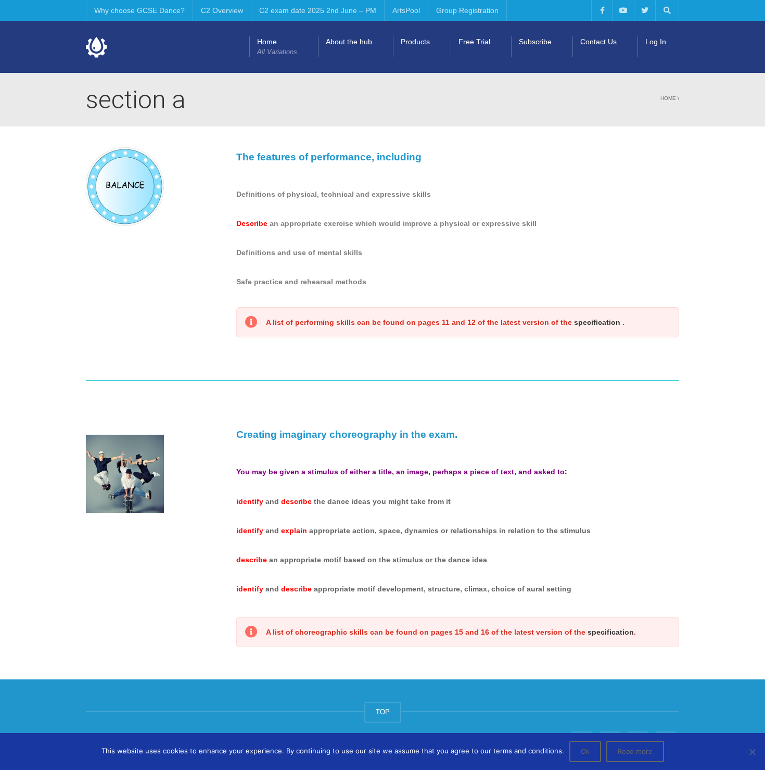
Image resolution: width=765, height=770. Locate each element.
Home (277, 46)
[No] (752, 752)
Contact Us (598, 41)
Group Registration (467, 10)
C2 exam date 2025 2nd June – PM (317, 10)
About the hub (349, 41)
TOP (383, 712)
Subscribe (535, 41)
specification (598, 322)
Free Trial (474, 41)
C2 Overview (222, 10)
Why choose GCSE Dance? (139, 10)
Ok (585, 751)
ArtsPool (406, 10)
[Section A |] (97, 47)
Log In (655, 41)
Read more (635, 751)
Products (415, 41)
